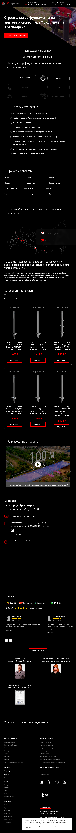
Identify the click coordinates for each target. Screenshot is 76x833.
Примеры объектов (11, 745)
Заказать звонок (17, 534)
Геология (7, 767)
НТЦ (6, 785)
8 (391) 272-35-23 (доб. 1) (61, 4)
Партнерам (8, 771)
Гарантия (7, 756)
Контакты (7, 778)
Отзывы (7, 811)
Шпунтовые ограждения (48, 748)
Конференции (9, 796)
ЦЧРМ (6, 788)
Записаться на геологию (16, 35)
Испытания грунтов (46, 745)
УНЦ (5, 790)
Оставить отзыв (38, 651)
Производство (9, 808)
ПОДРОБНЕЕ (14, 360)
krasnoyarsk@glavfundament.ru (23, 516)
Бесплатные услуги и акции (38, 56)
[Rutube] (64, 782)
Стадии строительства (12, 748)
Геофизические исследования (50, 759)
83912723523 (45, 807)
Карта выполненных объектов (50, 767)
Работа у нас (8, 805)
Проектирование (10, 742)
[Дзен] (57, 782)
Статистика (8, 816)
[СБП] (45, 795)
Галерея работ (45, 754)
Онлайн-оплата (45, 774)
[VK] (41, 782)
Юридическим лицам (47, 739)
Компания (7, 801)
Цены (42, 771)
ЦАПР (6, 793)
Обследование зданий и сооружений (52, 762)
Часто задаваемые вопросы (38, 50)
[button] (6, 640)
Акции (6, 754)
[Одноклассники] (49, 782)
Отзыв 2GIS (9, 630)
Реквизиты (8, 819)
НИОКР (7, 781)
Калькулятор (8, 751)
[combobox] (25, 77)
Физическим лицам (10, 739)
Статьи (6, 774)
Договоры (7, 822)
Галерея (7, 759)
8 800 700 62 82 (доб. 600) (37, 4)
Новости (7, 813)
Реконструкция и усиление (49, 751)
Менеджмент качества (48, 756)
